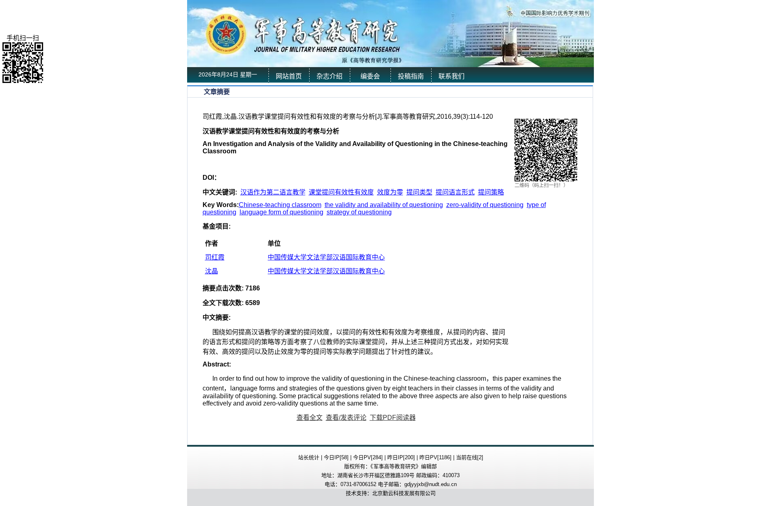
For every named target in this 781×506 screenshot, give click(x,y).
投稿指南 (411, 76)
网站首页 (289, 76)
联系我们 (451, 76)
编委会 (370, 76)
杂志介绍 (329, 76)
